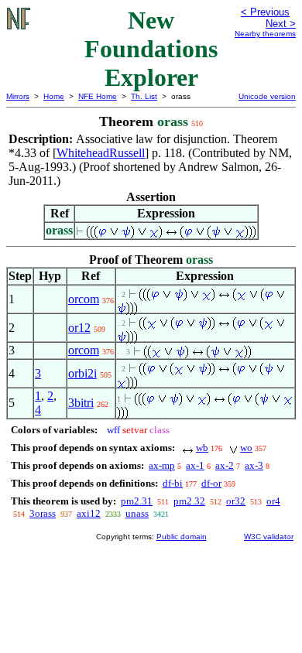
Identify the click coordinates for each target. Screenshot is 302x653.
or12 (79, 327)
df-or (211, 483)
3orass (42, 513)
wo (246, 447)
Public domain (181, 536)
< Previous (265, 12)
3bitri (81, 402)
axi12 (89, 513)
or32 (235, 501)
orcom (83, 299)
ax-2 (224, 465)
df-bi (173, 483)
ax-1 (195, 465)
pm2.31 (137, 501)
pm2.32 (189, 501)
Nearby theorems (265, 33)
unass (137, 513)
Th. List (144, 96)
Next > (281, 23)
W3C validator (268, 536)
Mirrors (17, 96)
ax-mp (162, 465)
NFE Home (97, 96)
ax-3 (254, 465)
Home (53, 96)
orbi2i (82, 373)
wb (202, 447)
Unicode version (267, 96)
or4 (273, 501)
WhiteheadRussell (101, 152)
